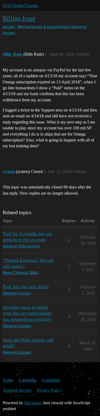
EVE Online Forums (20, 5)
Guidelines (51, 380)
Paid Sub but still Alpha (26, 286)
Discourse (32, 402)
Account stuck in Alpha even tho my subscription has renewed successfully (27, 313)
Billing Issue (19, 18)
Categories (28, 380)
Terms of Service (17, 390)
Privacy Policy (49, 390)
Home (8, 380)
